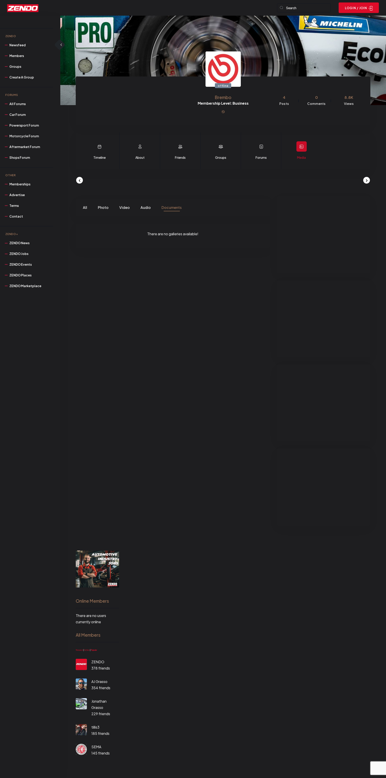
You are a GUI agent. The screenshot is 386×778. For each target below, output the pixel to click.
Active (87, 650)
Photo (103, 207)
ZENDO (97, 661)
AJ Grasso (99, 681)
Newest (79, 650)
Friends (180, 157)
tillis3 (95, 727)
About (140, 157)
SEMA (96, 746)
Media (301, 157)
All (85, 207)
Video (124, 207)
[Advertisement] (323, 235)
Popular (94, 650)
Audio (146, 207)
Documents (172, 207)
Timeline (99, 157)
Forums (261, 157)
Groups (220, 157)
